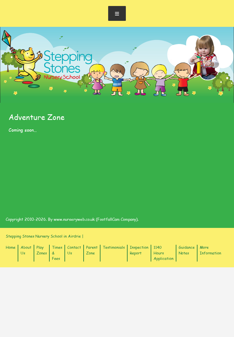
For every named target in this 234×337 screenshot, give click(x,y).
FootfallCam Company (116, 219)
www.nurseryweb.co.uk (74, 219)
